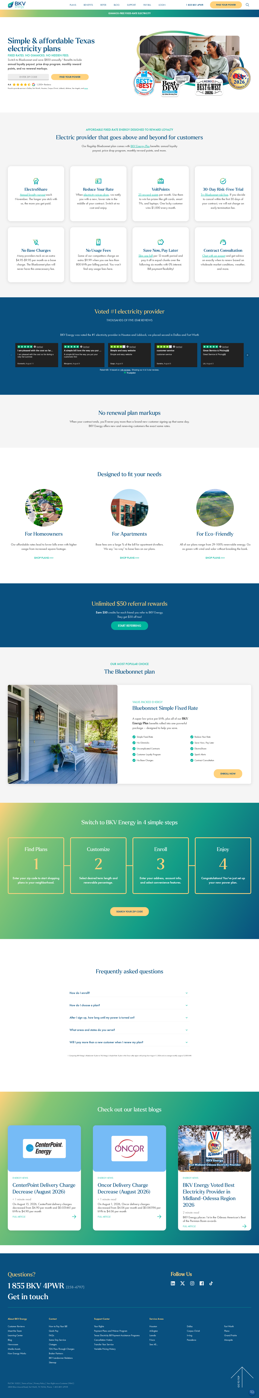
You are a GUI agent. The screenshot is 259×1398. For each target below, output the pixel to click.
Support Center (102, 1318)
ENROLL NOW (228, 773)
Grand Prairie (230, 1335)
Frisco (152, 1339)
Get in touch (28, 1297)
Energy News (20, 1177)
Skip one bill (145, 256)
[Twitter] (183, 1284)
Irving (189, 1335)
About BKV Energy (17, 1318)
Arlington (153, 1330)
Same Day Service (57, 1339)
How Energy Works (17, 1353)
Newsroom (13, 1344)
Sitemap (52, 1362)
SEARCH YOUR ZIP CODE (129, 911)
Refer (103, 4)
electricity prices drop (96, 195)
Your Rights (99, 1326)
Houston (153, 1326)
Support (131, 4)
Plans (73, 4)
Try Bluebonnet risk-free (214, 195)
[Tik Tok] (211, 1284)
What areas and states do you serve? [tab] (92, 1030)
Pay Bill (147, 4)
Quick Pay (53, 1330)
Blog (116, 4)
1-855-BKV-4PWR (60, 1387)
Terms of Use (27, 1383)
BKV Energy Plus (140, 146)
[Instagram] (192, 1284)
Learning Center (15, 1335)
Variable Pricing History (105, 1348)
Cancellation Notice (103, 1339)
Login (162, 4)
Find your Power (226, 4)
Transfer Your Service (104, 1344)
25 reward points (148, 195)
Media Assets (14, 1348)
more (86, 88)
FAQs (51, 1335)
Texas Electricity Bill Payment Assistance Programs (117, 1335)
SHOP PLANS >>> (44, 557)
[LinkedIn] (173, 1284)
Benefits (88, 4)
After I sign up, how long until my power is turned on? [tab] (102, 1017)
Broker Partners (56, 1353)
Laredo (152, 1335)
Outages (53, 1344)
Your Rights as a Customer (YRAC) (60, 1383)
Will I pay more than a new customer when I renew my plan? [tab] (106, 1042)
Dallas (190, 1326)
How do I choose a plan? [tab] (85, 1005)
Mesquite (228, 1339)
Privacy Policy (39, 1383)
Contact (53, 1318)
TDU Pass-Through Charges (61, 1348)
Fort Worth (229, 1326)
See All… (153, 1344)
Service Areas (156, 1318)
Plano (226, 1330)
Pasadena (191, 1339)
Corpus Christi (193, 1330)
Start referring (129, 626)
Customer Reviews (16, 1326)
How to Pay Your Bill (58, 1326)
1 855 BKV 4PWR (194, 4)
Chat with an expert (213, 256)
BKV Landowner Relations (61, 1358)
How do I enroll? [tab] (80, 993)
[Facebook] (202, 1284)
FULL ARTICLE (19, 1216)
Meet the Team (15, 1330)
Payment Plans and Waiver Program (110, 1330)
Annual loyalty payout (32, 195)
